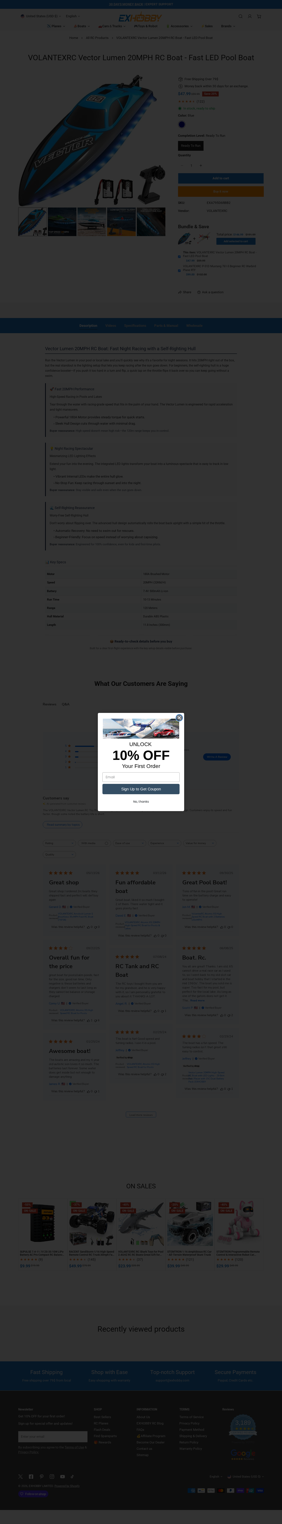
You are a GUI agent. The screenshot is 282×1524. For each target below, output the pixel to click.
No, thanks (141, 801)
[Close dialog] (179, 717)
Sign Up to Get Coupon (141, 789)
